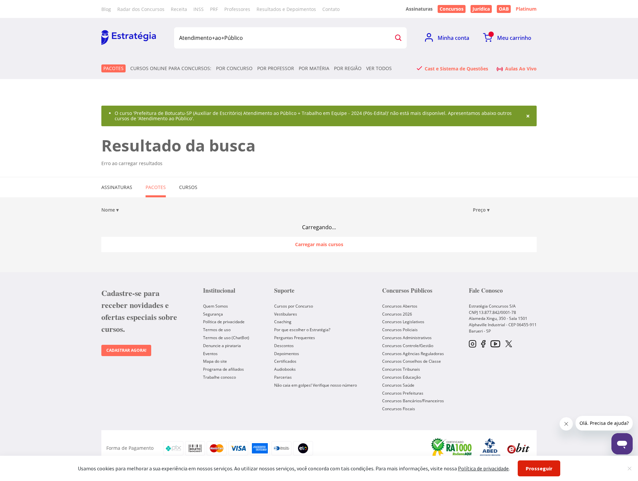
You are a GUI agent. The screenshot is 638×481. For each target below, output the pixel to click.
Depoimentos (286, 353)
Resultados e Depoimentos (286, 9)
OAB (504, 9)
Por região (348, 68)
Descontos (284, 345)
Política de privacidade (224, 322)
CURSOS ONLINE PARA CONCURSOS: (170, 68)
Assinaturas (116, 187)
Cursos (188, 187)
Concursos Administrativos (407, 337)
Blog (106, 9)
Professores (237, 9)
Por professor (275, 68)
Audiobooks (285, 369)
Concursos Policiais (400, 330)
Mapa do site (215, 361)
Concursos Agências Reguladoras (413, 353)
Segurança (213, 314)
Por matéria (314, 68)
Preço (481, 210)
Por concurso (234, 68)
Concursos (452, 9)
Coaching (282, 322)
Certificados (285, 361)
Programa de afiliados (223, 369)
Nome (110, 210)
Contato (331, 9)
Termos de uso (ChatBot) (226, 337)
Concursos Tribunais (401, 369)
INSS (198, 9)
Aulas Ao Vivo (521, 68)
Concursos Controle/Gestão (407, 345)
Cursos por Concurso (293, 306)
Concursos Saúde (398, 385)
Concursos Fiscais (398, 409)
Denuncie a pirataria (222, 345)
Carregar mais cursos (319, 244)
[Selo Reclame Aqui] (452, 448)
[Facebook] (483, 344)
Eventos (210, 353)
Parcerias (283, 377)
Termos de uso (217, 330)
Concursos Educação (401, 377)
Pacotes (113, 68)
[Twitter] (508, 344)
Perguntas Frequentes (294, 337)
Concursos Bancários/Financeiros (413, 401)
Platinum (526, 9)
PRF (214, 9)
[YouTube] (495, 344)
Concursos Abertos (399, 306)
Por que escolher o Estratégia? (302, 330)
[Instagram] (472, 344)
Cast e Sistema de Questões (456, 68)
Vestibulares (285, 314)
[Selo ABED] (490, 448)
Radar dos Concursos (140, 9)
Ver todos (379, 68)
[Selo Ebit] (518, 448)
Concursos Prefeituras (402, 393)
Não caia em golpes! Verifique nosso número (315, 385)
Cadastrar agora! (126, 350)
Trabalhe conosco (219, 377)
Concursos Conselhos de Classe (411, 361)
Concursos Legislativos (403, 322)
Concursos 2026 (397, 314)
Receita (179, 9)
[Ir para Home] (128, 38)
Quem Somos (215, 306)
